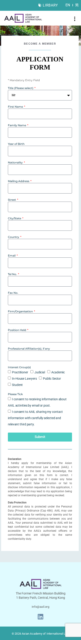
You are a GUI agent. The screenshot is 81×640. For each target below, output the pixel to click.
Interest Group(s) (19, 367)
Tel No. (13, 274)
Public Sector (52, 378)
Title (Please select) (21, 88)
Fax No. (13, 293)
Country (14, 237)
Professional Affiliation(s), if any (29, 348)
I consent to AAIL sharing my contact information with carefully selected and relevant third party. (35, 418)
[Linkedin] (40, 617)
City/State (15, 218)
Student (17, 385)
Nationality (15, 162)
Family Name (17, 125)
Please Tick (15, 394)
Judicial (39, 372)
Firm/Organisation (21, 311)
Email (12, 255)
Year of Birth (16, 144)
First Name (16, 106)
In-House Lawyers (24, 378)
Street (12, 199)
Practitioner (20, 372)
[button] (75, 19)
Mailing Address (19, 181)
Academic (58, 372)
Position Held (17, 330)
